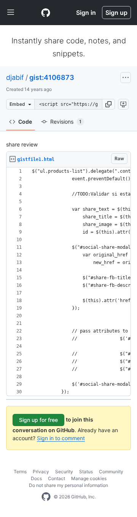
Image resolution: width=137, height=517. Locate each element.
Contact (56, 478)
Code (25, 121)
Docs (36, 478)
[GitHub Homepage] (46, 497)
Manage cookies (89, 478)
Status (86, 471)
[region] (68, 281)
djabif (15, 77)
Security (64, 471)
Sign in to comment (61, 438)
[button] (108, 104)
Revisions (65, 121)
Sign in (86, 12)
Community (111, 471)
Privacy (41, 471)
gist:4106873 (51, 77)
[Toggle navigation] (10, 12)
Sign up (116, 12)
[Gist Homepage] (45, 12)
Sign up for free (38, 420)
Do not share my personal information (68, 485)
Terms (20, 471)
